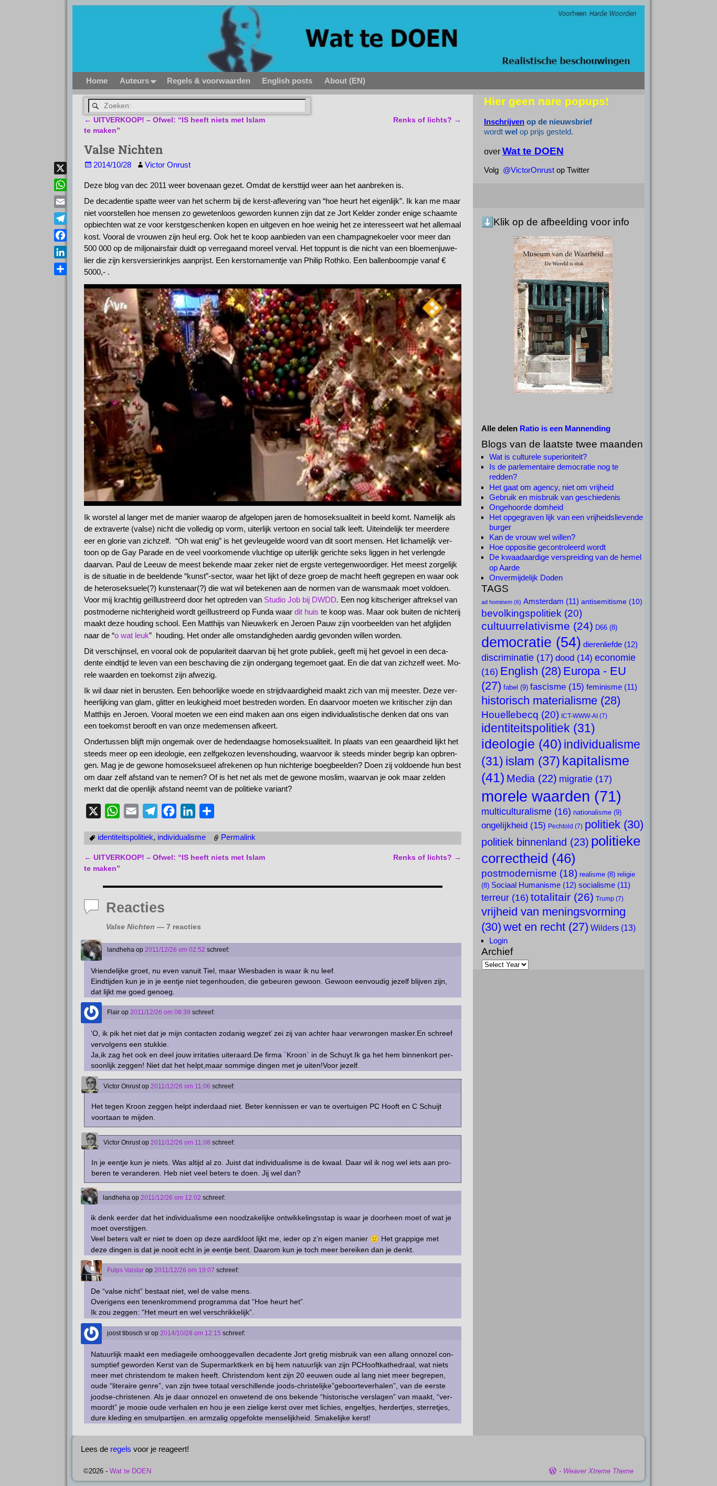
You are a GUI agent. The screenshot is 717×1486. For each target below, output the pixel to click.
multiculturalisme (526, 811)
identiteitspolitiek (125, 837)
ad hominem (501, 602)
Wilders (613, 927)
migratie (585, 778)
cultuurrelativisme (537, 626)
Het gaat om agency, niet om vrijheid (551, 487)
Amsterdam (551, 601)
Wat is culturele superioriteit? (538, 456)
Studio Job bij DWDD (300, 599)
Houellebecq (520, 714)
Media (532, 778)
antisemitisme (611, 601)
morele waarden (551, 796)
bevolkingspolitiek (531, 613)
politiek (614, 824)
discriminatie (517, 657)
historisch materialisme (550, 700)
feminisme (611, 687)
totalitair (562, 897)
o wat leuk (131, 635)
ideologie (521, 744)
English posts (287, 80)
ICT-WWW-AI (584, 716)
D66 (606, 627)
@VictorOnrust (528, 169)
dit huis (306, 611)
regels (120, 1449)
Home (97, 80)
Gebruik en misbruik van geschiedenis (554, 497)
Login (498, 940)
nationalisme (597, 812)
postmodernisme (529, 873)
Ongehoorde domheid (526, 507)
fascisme (557, 686)
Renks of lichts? (427, 120)
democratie (531, 642)
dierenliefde (610, 644)
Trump (610, 899)
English (530, 671)
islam (532, 761)
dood (574, 658)
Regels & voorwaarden (208, 80)
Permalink (238, 837)
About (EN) (344, 80)
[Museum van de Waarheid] (563, 314)
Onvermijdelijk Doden (526, 577)
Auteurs (134, 80)
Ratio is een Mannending (565, 428)
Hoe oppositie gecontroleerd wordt (547, 547)
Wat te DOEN (130, 1471)
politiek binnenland (535, 842)
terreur (505, 897)
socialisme (604, 885)
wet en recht (545, 926)
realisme (597, 874)
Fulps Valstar (125, 1270)
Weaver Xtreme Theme (598, 1471)
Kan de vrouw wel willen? (532, 537)
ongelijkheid (513, 825)
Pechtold (565, 826)
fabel (515, 687)
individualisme (181, 837)
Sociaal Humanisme (533, 884)
